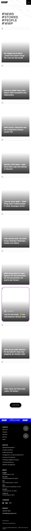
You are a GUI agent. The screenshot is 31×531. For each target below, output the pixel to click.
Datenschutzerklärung (8, 523)
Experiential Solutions (8, 447)
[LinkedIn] (26, 436)
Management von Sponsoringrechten (13, 455)
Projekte (4, 432)
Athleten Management (8, 464)
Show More (15, 405)
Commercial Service (8, 462)
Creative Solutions (7, 450)
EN (10, 503)
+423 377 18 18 (6, 511)
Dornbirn (9, 490)
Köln (10, 481)
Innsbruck (8, 494)
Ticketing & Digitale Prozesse (10, 459)
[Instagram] (26, 428)
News (3, 439)
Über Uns (5, 429)
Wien (11, 486)
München (10, 477)
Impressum (5, 520)
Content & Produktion (8, 457)
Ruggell (8, 473)
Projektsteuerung (7, 452)
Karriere (4, 437)
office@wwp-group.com (9, 513)
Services (4, 434)
